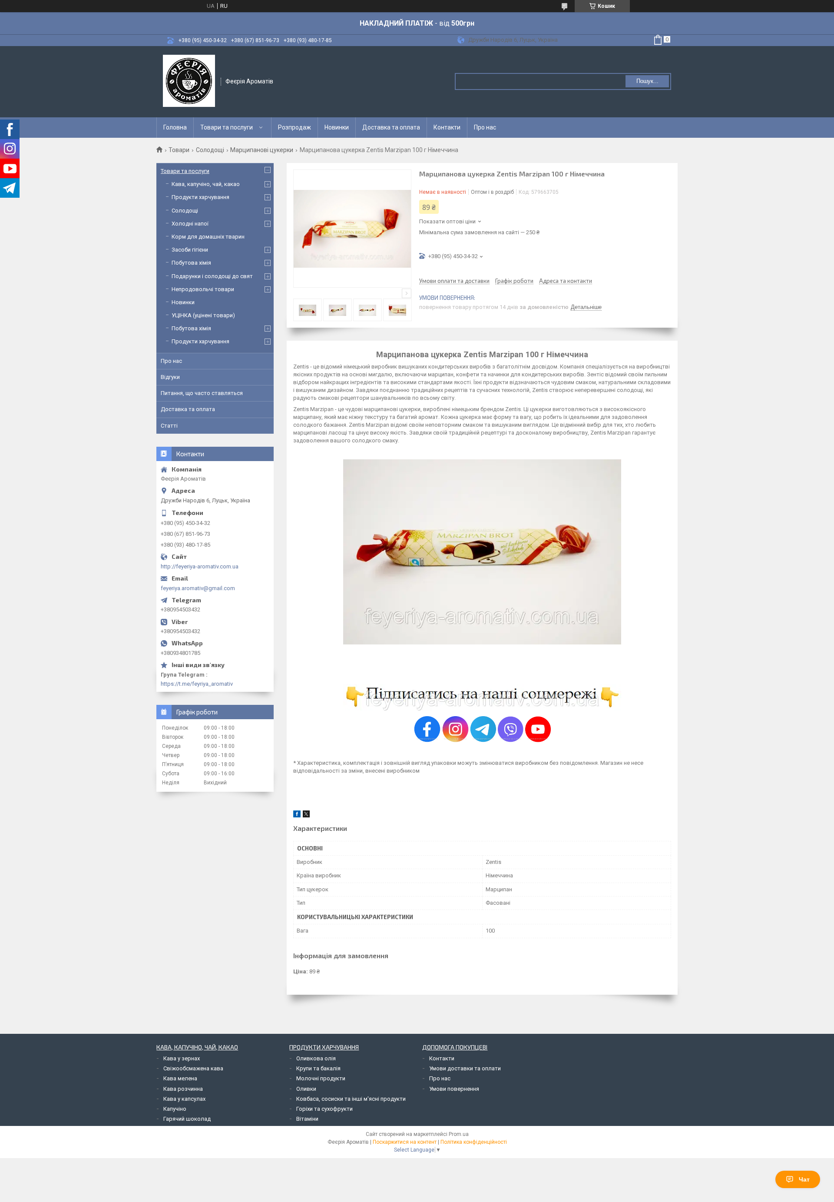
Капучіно (174, 1109)
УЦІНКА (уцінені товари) (203, 315)
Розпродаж (294, 127)
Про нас (485, 127)
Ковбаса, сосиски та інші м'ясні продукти (351, 1099)
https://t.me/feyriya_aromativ (197, 684)
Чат (804, 1179)
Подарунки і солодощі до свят (212, 276)
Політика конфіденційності (473, 1142)
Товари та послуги (226, 127)
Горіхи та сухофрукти (324, 1109)
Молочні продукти (320, 1078)
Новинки (336, 127)
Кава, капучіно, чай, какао (206, 184)
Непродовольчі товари (203, 289)
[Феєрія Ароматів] (189, 81)
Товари (179, 149)
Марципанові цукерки (261, 149)
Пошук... (647, 81)
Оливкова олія (316, 1058)
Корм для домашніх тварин (208, 236)
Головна (175, 127)
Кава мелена (180, 1078)
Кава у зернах (181, 1058)
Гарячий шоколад (187, 1119)
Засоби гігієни (190, 249)
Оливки (306, 1089)
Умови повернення (454, 1089)
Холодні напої (190, 223)
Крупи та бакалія (318, 1068)
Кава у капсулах (184, 1099)
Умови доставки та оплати (465, 1068)
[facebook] (297, 815)
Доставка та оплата (391, 127)
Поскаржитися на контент (405, 1142)
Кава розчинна (183, 1089)
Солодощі (210, 149)
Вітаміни (307, 1119)
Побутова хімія (191, 262)
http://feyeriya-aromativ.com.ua (199, 566)
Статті (169, 425)
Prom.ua (459, 1134)
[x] (306, 815)
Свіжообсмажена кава (193, 1068)
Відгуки (170, 377)
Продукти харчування (200, 197)
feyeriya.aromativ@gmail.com (198, 588)
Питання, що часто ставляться (202, 393)
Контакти (447, 127)
